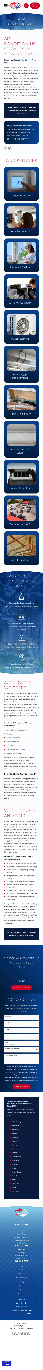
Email (6, 1036)
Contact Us (21, 1294)
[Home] (15, 6)
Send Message (21, 1086)
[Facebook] (26, 1303)
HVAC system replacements (15, 749)
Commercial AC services (14, 753)
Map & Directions (21, 1243)
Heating (21, 1282)
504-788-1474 (21, 1224)
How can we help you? (11, 1055)
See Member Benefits (17, 139)
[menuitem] (12, 1328)
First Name (8, 1016)
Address (7, 1042)
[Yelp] (21, 1303)
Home (21, 1270)
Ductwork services (12, 742)
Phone (7, 1029)
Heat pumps (10, 745)
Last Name (8, 1023)
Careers (21, 1286)
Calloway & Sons (33, 70)
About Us (21, 1274)
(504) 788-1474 (14, 107)
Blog (21, 1290)
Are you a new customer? (12, 1049)
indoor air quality (28, 890)
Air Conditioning (21, 1278)
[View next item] (9, 148)
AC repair (9, 734)
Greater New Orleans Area (25, 60)
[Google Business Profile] (17, 1303)
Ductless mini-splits (13, 738)
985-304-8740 (21, 1261)
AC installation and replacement (17, 730)
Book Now (35, 5)
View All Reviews (21, 988)
